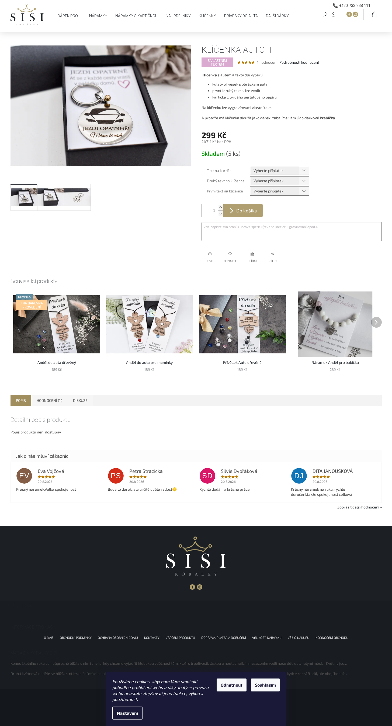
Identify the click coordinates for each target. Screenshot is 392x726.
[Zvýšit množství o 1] (220, 207)
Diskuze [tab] (80, 400)
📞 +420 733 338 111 (351, 5)
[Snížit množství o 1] (220, 214)
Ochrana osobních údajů (118, 637)
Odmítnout (231, 684)
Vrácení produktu (180, 637)
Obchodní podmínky (76, 637)
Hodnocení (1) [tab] (49, 400)
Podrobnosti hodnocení (299, 62)
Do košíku (246, 210)
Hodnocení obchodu (331, 637)
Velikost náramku (267, 637)
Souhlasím (265, 684)
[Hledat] (325, 14)
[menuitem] (69, 16)
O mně (49, 637)
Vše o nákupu (298, 637)
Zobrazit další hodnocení (358, 507)
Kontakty (151, 637)
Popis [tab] (21, 400)
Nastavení (127, 712)
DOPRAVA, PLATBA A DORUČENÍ (223, 637)
